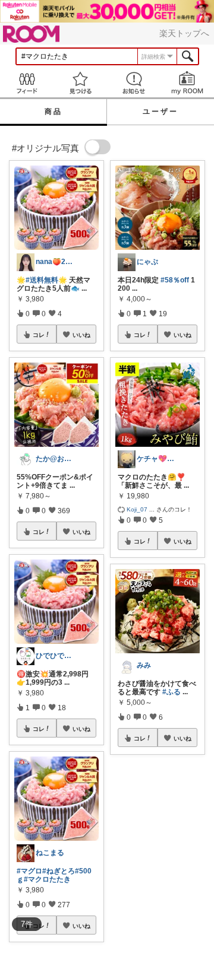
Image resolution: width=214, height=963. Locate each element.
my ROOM (187, 82)
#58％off (174, 280)
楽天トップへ (184, 33)
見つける (80, 82)
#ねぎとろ (58, 871)
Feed (27, 82)
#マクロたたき (47, 879)
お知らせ (133, 82)
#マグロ (29, 871)
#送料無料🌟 (46, 280)
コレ (39, 335)
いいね (81, 335)
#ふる (171, 692)
